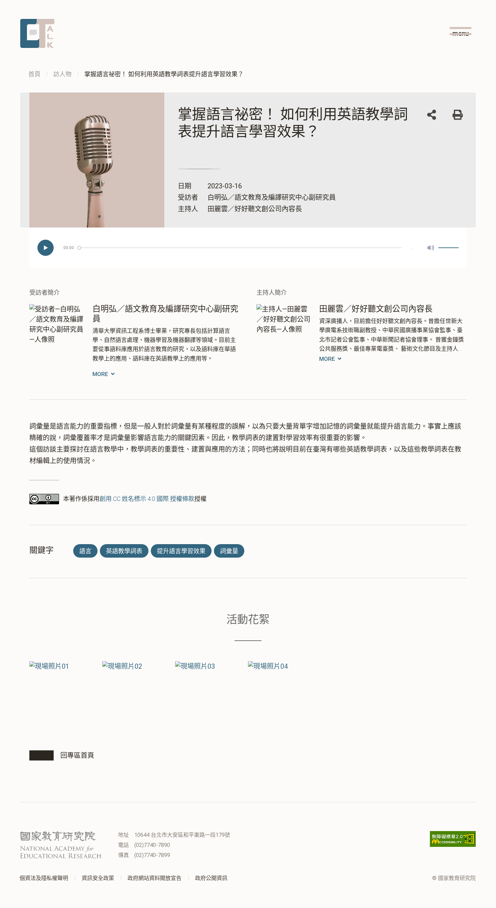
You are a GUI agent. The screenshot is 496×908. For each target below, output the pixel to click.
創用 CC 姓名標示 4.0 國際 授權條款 (147, 498)
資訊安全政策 (98, 878)
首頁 (34, 74)
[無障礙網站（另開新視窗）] (453, 839)
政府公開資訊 (211, 878)
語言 (85, 551)
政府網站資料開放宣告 (155, 878)
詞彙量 (229, 551)
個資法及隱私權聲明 (44, 878)
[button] (431, 115)
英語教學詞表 (124, 551)
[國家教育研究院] (60, 844)
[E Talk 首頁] (37, 33)
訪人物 (62, 74)
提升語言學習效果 (181, 551)
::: (474, 41)
